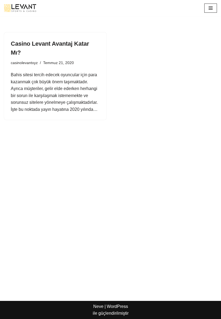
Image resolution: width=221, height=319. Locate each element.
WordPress (117, 306)
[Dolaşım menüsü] (210, 8)
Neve (98, 306)
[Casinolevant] (20, 8)
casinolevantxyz (24, 63)
